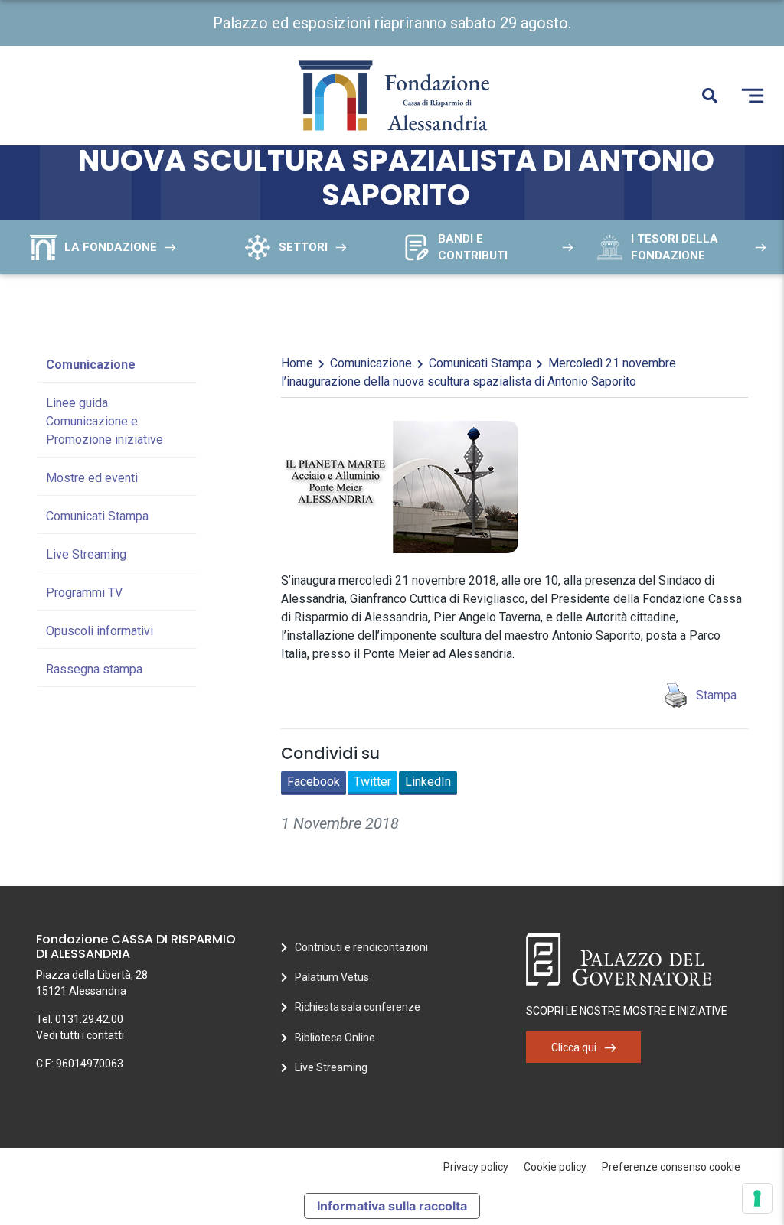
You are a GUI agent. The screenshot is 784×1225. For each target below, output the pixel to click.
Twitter (372, 781)
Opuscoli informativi (99, 631)
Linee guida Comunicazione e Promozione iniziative (104, 421)
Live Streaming (86, 554)
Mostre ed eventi (92, 478)
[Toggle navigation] (752, 95)
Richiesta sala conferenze (357, 1007)
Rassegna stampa (94, 669)
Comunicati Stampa (97, 516)
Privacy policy (475, 1167)
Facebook (313, 781)
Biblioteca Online (335, 1037)
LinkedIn (428, 781)
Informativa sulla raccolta (392, 1206)
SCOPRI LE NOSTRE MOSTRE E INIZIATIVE (626, 1011)
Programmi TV (84, 592)
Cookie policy (555, 1167)
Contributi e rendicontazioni (361, 947)
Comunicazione (91, 364)
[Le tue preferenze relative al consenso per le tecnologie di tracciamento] (757, 1198)
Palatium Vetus (332, 977)
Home (297, 363)
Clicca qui (573, 1047)
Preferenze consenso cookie (671, 1167)
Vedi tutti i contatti (80, 1035)
